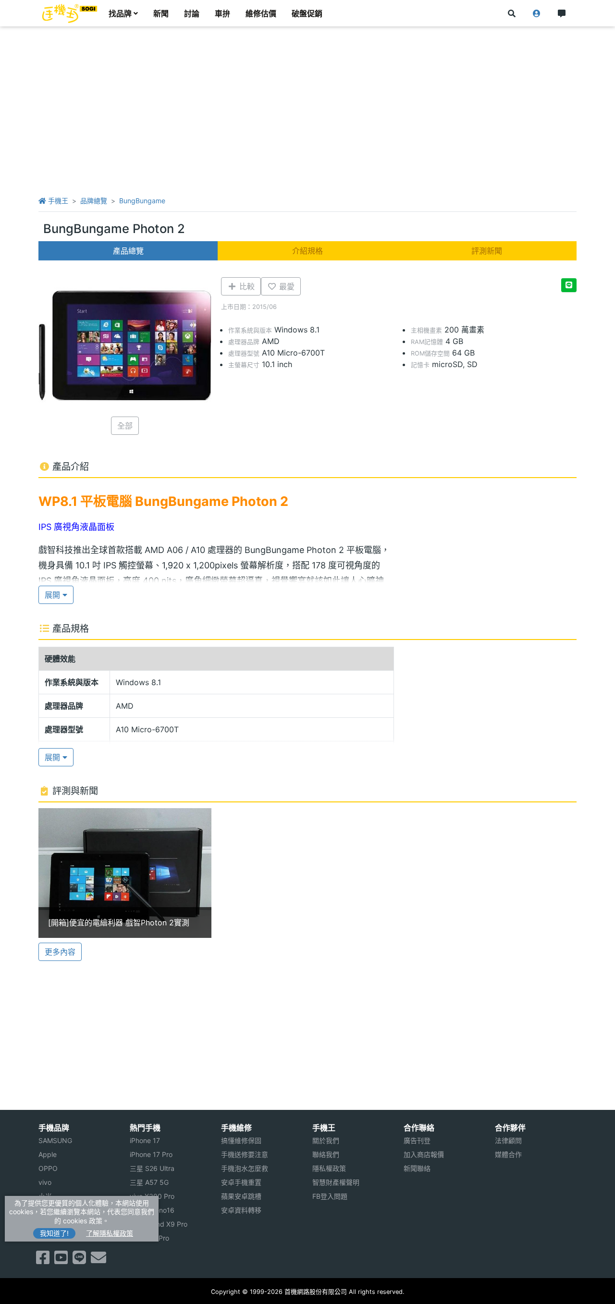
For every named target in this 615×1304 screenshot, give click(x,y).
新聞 (161, 13)
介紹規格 (307, 251)
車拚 (222, 13)
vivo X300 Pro (152, 1196)
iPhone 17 (145, 1140)
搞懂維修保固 (241, 1140)
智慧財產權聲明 (335, 1182)
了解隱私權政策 (109, 1233)
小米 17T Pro (149, 1238)
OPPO (48, 1168)
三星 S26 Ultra (152, 1168)
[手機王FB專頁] (42, 1260)
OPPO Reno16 (152, 1210)
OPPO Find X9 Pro (158, 1224)
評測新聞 (486, 251)
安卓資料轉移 (241, 1210)
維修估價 (261, 13)
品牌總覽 (93, 201)
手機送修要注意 (244, 1154)
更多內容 (60, 952)
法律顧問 (508, 1140)
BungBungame (142, 201)
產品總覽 (128, 251)
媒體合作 (508, 1154)
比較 (246, 286)
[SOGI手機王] (69, 13)
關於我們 (325, 1140)
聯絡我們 (325, 1154)
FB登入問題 (329, 1196)
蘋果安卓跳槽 (241, 1196)
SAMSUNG (55, 1140)
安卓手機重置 (241, 1182)
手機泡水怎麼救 (244, 1168)
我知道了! (54, 1233)
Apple (47, 1154)
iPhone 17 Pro (151, 1154)
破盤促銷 (307, 13)
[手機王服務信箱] (98, 1260)
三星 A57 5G (149, 1182)
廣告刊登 (417, 1140)
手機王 (57, 201)
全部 (125, 426)
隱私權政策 (329, 1168)
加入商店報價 (424, 1154)
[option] (125, 873)
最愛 (286, 286)
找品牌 (120, 13)
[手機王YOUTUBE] (61, 1260)
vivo (44, 1182)
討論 (191, 13)
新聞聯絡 (417, 1168)
